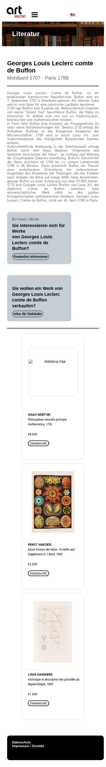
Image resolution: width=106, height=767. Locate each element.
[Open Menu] (35, 15)
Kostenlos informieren (31, 256)
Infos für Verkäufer (28, 314)
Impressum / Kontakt (28, 746)
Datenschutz (21, 742)
